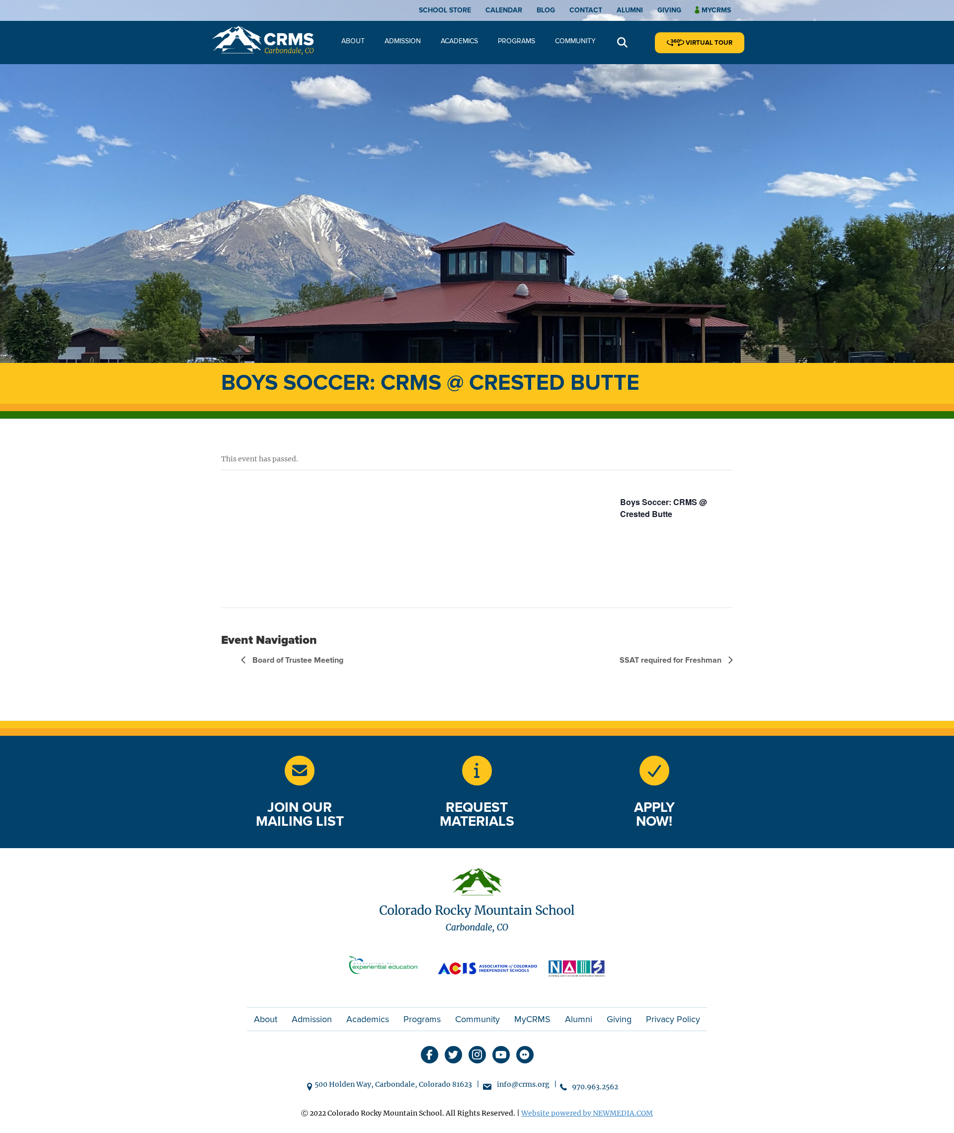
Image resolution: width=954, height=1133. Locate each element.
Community (575, 41)
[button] (622, 43)
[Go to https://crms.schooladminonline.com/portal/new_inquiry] (477, 770)
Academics (459, 41)
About (353, 41)
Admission (403, 41)
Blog (546, 10)
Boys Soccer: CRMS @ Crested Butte (663, 508)
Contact (585, 10)
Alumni (630, 10)
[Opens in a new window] (387, 967)
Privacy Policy (673, 1019)
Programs (516, 41)
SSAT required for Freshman (671, 660)
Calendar (503, 10)
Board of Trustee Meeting (296, 660)
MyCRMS (532, 1019)
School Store (445, 10)
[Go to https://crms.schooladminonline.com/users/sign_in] (654, 770)
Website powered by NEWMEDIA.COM (587, 1113)
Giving (669, 10)
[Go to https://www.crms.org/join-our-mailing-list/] (300, 770)
